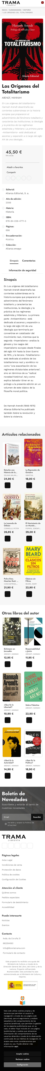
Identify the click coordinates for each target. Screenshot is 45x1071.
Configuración (22, 1064)
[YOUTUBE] (17, 845)
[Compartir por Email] (24, 178)
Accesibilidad (8, 907)
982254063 (8, 943)
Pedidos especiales (10, 897)
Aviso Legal (7, 860)
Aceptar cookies (22, 1054)
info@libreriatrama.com (14, 948)
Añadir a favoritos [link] (15, 167)
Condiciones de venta (12, 865)
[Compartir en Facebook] (8, 178)
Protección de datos (11, 870)
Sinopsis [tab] (14, 260)
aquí (16, 1046)
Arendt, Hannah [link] (12, 98)
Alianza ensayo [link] (13, 248)
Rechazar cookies (22, 1059)
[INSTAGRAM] (11, 845)
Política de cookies (10, 874)
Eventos (5, 925)
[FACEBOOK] (4, 845)
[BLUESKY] (30, 845)
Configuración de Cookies (14, 879)
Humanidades (15, 10)
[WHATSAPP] (23, 845)
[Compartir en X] (13, 178)
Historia (27, 10)
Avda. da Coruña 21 (12, 938)
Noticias (5, 920)
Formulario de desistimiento (15, 902)
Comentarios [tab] (28, 260)
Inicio (4, 10)
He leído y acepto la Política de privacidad (21, 824)
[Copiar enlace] (29, 178)
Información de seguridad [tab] (22, 270)
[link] (7, 485)
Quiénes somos (9, 893)
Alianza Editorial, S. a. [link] (17, 193)
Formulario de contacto (14, 953)
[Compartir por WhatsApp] (18, 178)
